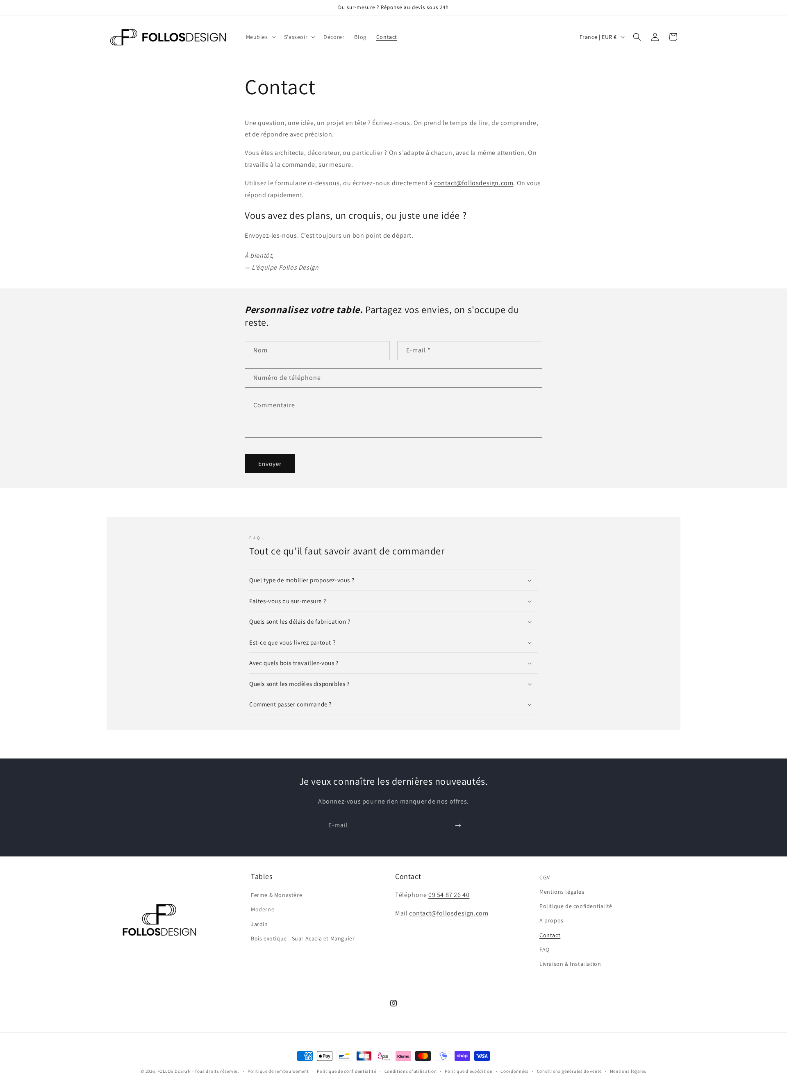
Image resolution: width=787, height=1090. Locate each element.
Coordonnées (514, 1071)
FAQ (544, 949)
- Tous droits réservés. (216, 1071)
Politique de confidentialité (575, 906)
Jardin (259, 924)
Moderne (262, 909)
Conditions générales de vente (569, 1071)
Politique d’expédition (468, 1071)
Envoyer (270, 464)
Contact (549, 935)
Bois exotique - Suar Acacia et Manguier (303, 938)
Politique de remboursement (278, 1071)
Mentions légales (562, 891)
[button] (260, 36)
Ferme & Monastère (276, 895)
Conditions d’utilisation (410, 1071)
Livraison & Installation (570, 963)
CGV (544, 877)
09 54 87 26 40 (448, 894)
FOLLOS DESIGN (174, 1071)
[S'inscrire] (458, 825)
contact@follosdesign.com (473, 183)
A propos (551, 920)
